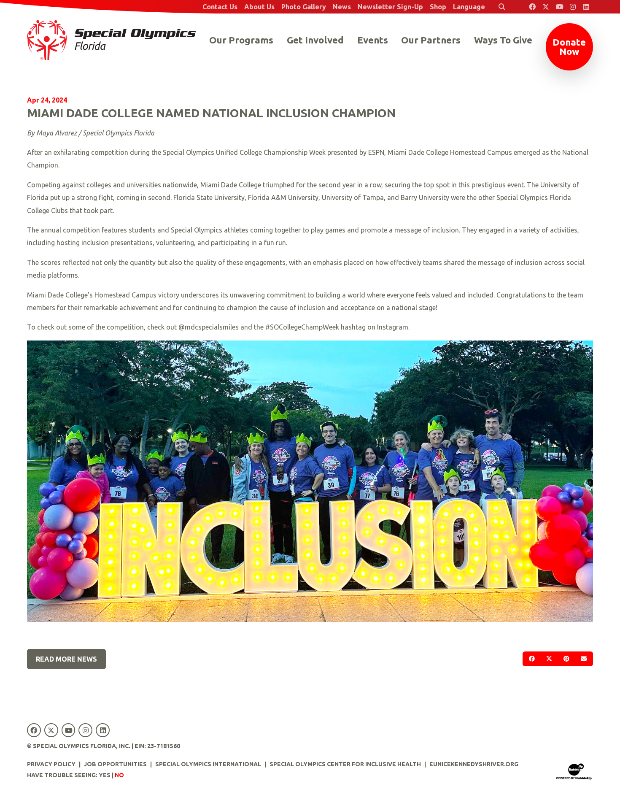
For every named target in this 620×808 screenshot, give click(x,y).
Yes (105, 775)
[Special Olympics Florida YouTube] (559, 7)
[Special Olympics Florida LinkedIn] (586, 7)
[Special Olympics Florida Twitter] (546, 7)
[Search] (502, 7)
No (119, 775)
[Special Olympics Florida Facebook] (532, 7)
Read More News (66, 659)
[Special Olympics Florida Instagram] (573, 7)
